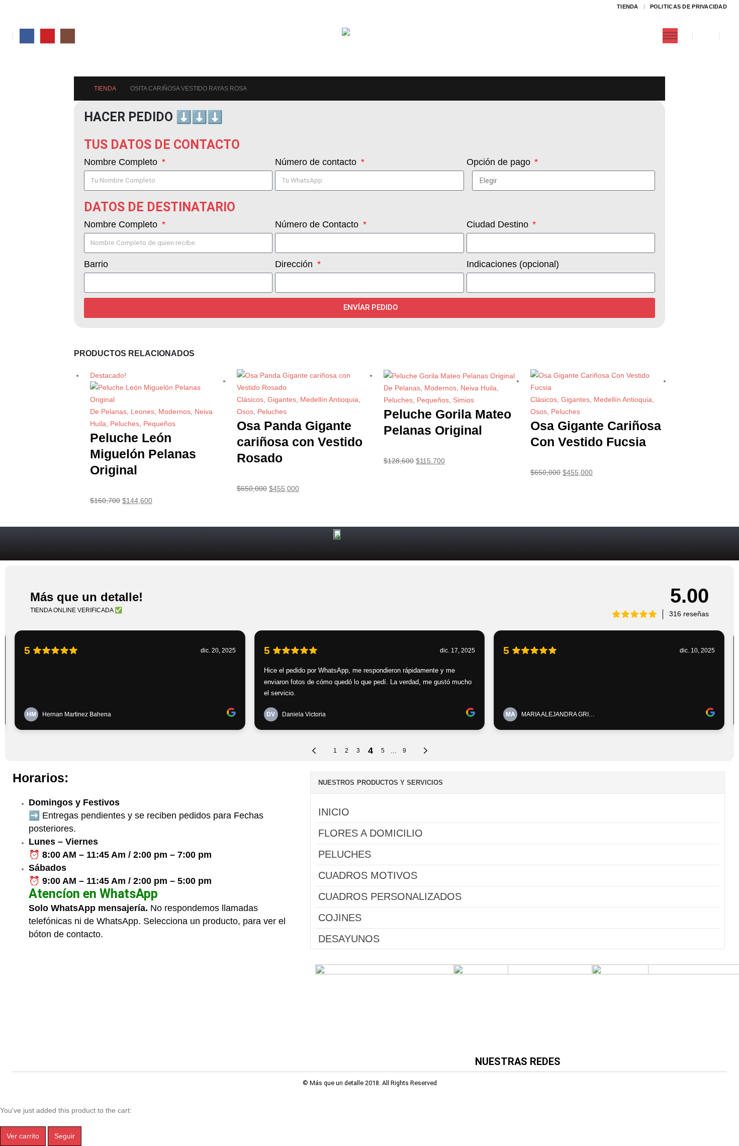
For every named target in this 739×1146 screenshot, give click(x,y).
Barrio (96, 264)
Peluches (124, 424)
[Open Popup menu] (670, 35)
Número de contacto (317, 162)
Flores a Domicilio (370, 833)
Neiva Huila (478, 388)
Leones (142, 411)
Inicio (333, 811)
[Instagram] (67, 36)
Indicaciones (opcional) (513, 264)
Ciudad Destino (499, 224)
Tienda (627, 7)
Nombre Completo (122, 162)
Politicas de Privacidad (688, 7)
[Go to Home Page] (77, 89)
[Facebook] (27, 36)
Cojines (339, 917)
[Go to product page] (304, 381)
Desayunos (349, 938)
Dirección (295, 264)
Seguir (64, 1136)
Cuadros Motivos (367, 875)
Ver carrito (23, 1136)
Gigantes (281, 399)
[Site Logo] (370, 36)
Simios (463, 400)
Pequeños (159, 424)
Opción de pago (500, 162)
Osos (245, 411)
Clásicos (250, 399)
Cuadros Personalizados (389, 896)
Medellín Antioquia (329, 399)
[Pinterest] (47, 36)
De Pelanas (108, 411)
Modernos (174, 411)
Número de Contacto (318, 224)
